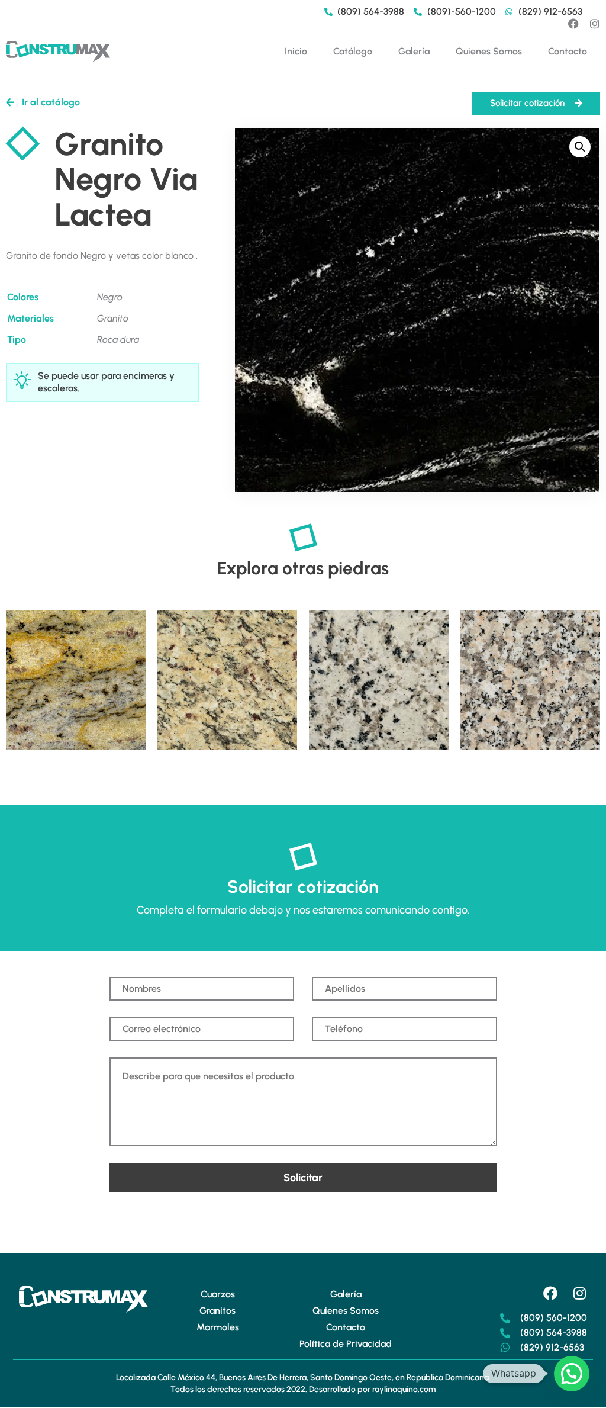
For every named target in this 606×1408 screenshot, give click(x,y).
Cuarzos (218, 1294)
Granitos (217, 1310)
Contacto (567, 51)
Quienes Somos (489, 51)
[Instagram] (594, 23)
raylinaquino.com (404, 1389)
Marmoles (217, 1327)
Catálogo (352, 51)
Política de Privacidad (345, 1343)
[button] (580, 146)
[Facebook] (573, 23)
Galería (414, 51)
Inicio (296, 51)
